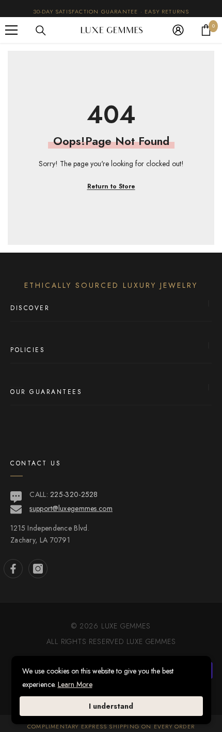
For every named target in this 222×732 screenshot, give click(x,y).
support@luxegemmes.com (71, 508)
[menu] (11, 30)
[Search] (41, 30)
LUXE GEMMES (150, 641)
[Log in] (178, 30)
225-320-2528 (74, 494)
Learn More (75, 684)
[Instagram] (37, 568)
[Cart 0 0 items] (206, 30)
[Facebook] (13, 568)
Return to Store (111, 186)
